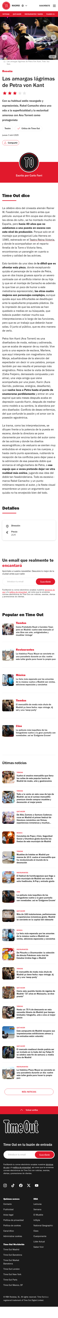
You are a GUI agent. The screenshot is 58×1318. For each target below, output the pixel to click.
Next (53, 37)
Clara (36, 1231)
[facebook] (21, 1185)
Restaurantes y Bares (34, 14)
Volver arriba (32, 1110)
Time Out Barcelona (12, 1255)
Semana (37, 1210)
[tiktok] (13, 1185)
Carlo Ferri (36, 176)
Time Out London (11, 1269)
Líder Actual (39, 1242)
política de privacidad (18, 592)
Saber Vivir (39, 1247)
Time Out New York (12, 1275)
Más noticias (29, 1092)
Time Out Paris (10, 1280)
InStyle (37, 1220)
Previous (4, 37)
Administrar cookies (12, 1236)
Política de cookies (12, 1226)
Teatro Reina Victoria (42, 240)
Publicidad (8, 1210)
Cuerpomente (40, 1236)
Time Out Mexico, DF (13, 1285)
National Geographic (43, 1226)
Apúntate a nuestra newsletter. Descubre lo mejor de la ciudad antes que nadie (28, 572)
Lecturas (38, 1204)
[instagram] (5, 1185)
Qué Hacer (17, 14)
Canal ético (8, 1231)
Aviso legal (8, 1215)
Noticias (6, 14)
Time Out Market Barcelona (11, 1262)
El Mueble (38, 1215)
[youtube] (36, 1185)
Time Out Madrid (11, 1250)
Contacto (7, 1204)
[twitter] (28, 1185)
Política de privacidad (13, 1220)
